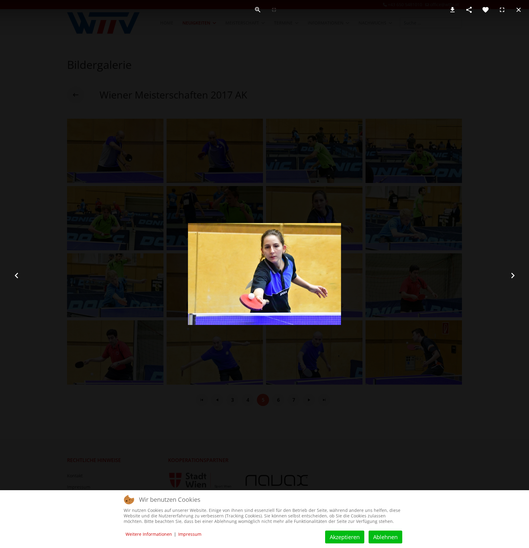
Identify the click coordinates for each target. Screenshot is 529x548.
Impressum (189, 534)
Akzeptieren (345, 537)
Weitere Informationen (149, 534)
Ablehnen (385, 537)
